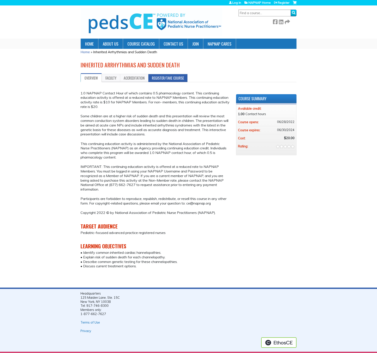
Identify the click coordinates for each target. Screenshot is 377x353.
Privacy (86, 331)
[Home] (151, 22)
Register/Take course (168, 78)
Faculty (111, 78)
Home (89, 44)
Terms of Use (90, 322)
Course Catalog (141, 44)
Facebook (275, 21)
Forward (287, 21)
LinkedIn (281, 21)
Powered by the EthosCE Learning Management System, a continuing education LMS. (278, 342)
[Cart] (294, 4)
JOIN (195, 44)
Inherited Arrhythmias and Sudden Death (125, 52)
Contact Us (173, 44)
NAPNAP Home (259, 2)
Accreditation (134, 78)
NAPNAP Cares (219, 44)
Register (284, 2)
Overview (91, 78)
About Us (110, 44)
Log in (236, 2)
